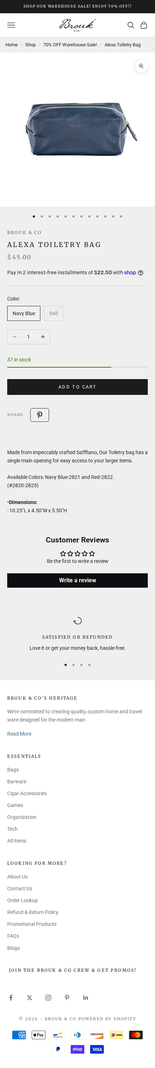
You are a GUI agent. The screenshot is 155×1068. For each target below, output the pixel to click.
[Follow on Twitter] (29, 997)
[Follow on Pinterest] (67, 997)
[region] (77, 634)
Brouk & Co (24, 232)
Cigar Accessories (27, 793)
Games (15, 805)
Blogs (13, 948)
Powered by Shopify (107, 1018)
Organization (21, 817)
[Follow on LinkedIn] (85, 997)
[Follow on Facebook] (10, 997)
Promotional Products (32, 924)
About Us (17, 877)
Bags (13, 770)
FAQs (13, 936)
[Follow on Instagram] (48, 997)
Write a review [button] (77, 580)
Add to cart (77, 387)
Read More (19, 734)
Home (11, 44)
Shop (30, 44)
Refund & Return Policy (32, 912)
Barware (16, 781)
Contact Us (19, 888)
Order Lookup (22, 900)
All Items (16, 841)
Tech (12, 829)
